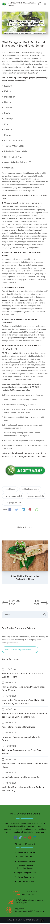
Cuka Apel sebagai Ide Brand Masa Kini (21, 777)
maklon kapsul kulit (36, 496)
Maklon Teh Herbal (26, 857)
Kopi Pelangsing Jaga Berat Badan (18, 726)
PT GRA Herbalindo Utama (14, 353)
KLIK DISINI (41, 456)
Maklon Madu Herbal (26, 861)
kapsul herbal (9, 489)
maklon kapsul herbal (13, 496)
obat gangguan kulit (12, 503)
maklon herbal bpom (30, 489)
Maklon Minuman (26, 865)
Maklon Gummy (26, 868)
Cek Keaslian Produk (26, 881)
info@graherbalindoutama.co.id (29, 900)
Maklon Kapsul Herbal (26, 852)
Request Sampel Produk (26, 872)
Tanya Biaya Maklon (26, 877)
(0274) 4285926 (29, 891)
